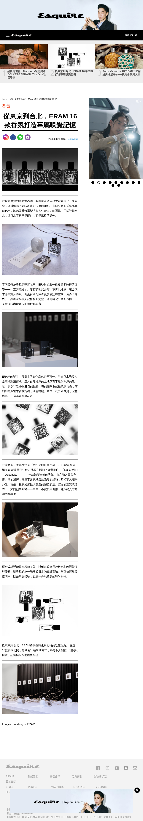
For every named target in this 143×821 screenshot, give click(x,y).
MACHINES (57, 787)
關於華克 (11, 781)
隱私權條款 (100, 776)
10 (113, 185)
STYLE (9, 787)
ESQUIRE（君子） (103, 817)
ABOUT (10, 776)
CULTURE (101, 787)
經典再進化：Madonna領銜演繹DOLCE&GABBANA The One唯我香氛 (26, 74)
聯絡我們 (33, 776)
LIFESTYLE (79, 787)
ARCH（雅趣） (123, 817)
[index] (21, 35)
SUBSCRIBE (131, 35)
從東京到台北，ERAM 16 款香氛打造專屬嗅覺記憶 (74, 73)
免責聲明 (77, 776)
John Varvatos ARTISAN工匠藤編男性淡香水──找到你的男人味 (122, 73)
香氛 (11, 99)
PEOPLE (32, 787)
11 (119, 185)
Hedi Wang (72, 139)
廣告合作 (55, 776)
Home (4, 99)
